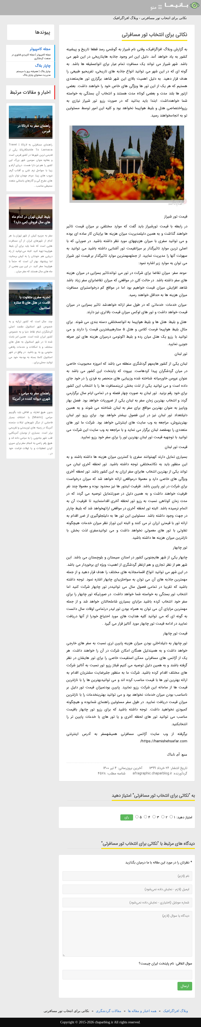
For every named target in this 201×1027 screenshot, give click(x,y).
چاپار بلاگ (42, 66)
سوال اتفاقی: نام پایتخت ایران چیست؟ (165, 963)
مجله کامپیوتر (40, 49)
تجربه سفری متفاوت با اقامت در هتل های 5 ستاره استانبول (32, 303)
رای (127, 817)
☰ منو (156, 7)
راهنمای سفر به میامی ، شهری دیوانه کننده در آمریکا (31, 396)
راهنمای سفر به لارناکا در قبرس (34, 128)
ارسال (185, 986)
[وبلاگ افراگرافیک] (181, 5)
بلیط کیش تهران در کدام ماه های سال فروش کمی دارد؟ (31, 219)
